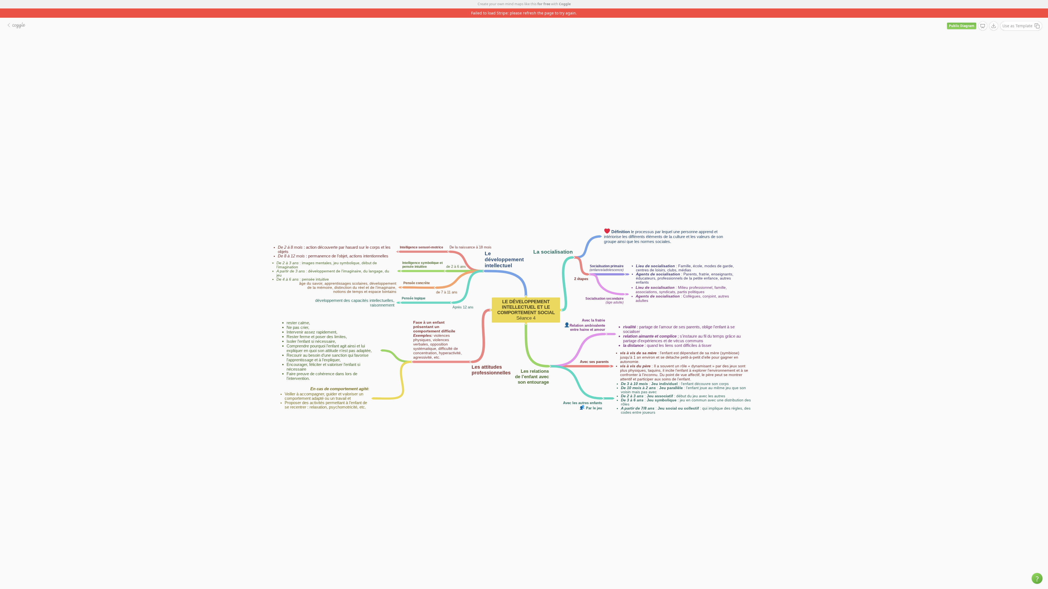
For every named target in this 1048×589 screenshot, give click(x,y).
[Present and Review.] (982, 17)
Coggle (565, 4)
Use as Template (1017, 16)
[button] (1037, 578)
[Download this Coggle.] (993, 16)
